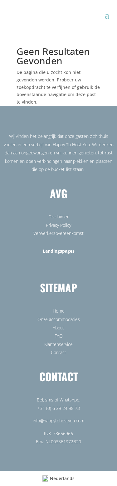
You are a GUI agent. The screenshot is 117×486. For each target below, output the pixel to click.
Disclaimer (58, 217)
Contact (58, 352)
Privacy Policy (58, 225)
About (58, 328)
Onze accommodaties (58, 319)
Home (59, 311)
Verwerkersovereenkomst (58, 233)
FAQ (59, 336)
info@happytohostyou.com (58, 421)
